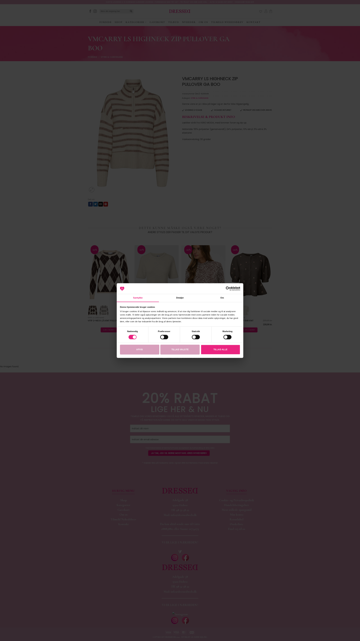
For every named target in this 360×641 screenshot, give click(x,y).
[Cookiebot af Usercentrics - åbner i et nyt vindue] (228, 288)
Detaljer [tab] (180, 298)
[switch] (164, 337)
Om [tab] (222, 298)
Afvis (139, 349)
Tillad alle (220, 349)
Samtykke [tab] (138, 298)
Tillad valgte (180, 349)
